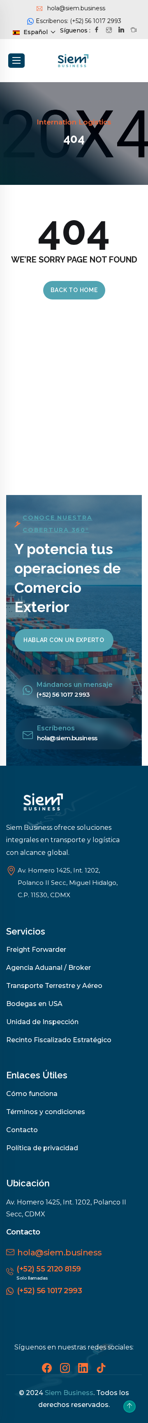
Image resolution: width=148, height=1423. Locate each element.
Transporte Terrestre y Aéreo (54, 986)
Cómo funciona (32, 1094)
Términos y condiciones (45, 1112)
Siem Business (69, 1393)
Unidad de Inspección (42, 1022)
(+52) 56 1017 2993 (49, 1290)
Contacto (22, 1130)
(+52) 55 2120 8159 (48, 1268)
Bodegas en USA (34, 1004)
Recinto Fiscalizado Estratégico (58, 1040)
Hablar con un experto (63, 640)
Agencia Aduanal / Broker (48, 968)
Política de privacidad (42, 1148)
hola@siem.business (59, 1252)
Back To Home (74, 290)
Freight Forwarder (36, 949)
